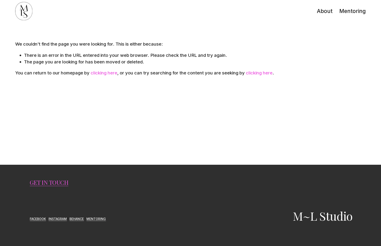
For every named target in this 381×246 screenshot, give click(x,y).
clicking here (104, 73)
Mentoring (352, 11)
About (324, 11)
